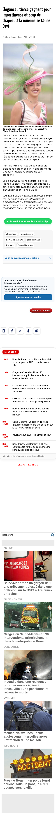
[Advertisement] (28, 502)
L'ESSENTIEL (11, 647)
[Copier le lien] (36, 330)
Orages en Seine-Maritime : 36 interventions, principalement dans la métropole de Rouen (26, 637)
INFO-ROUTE (11, 745)
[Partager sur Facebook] (12, 330)
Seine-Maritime (25, 245)
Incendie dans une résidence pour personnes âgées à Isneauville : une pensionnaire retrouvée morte (26, 687)
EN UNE (8, 548)
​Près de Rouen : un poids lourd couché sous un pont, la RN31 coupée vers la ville (27, 784)
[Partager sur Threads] (28, 330)
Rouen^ (10, 245)
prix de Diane (33, 240)
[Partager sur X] (20, 330)
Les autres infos (28, 464)
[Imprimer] (3, 330)
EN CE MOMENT (13, 599)
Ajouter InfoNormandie (28, 297)
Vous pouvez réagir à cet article (22, 258)
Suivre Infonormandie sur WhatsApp (29, 221)
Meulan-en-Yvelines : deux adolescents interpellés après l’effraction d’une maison (25, 736)
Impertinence (27, 234)
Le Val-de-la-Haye (14, 240)
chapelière (11, 234)
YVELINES (9, 698)
